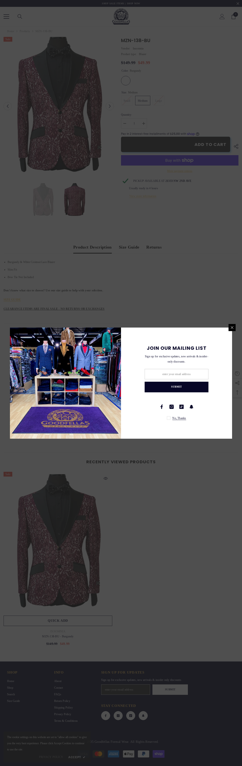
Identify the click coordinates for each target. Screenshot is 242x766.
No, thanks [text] (179, 418)
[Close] (232, 327)
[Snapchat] (191, 407)
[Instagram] (172, 407)
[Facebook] (162, 407)
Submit (176, 386)
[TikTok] (181, 407)
